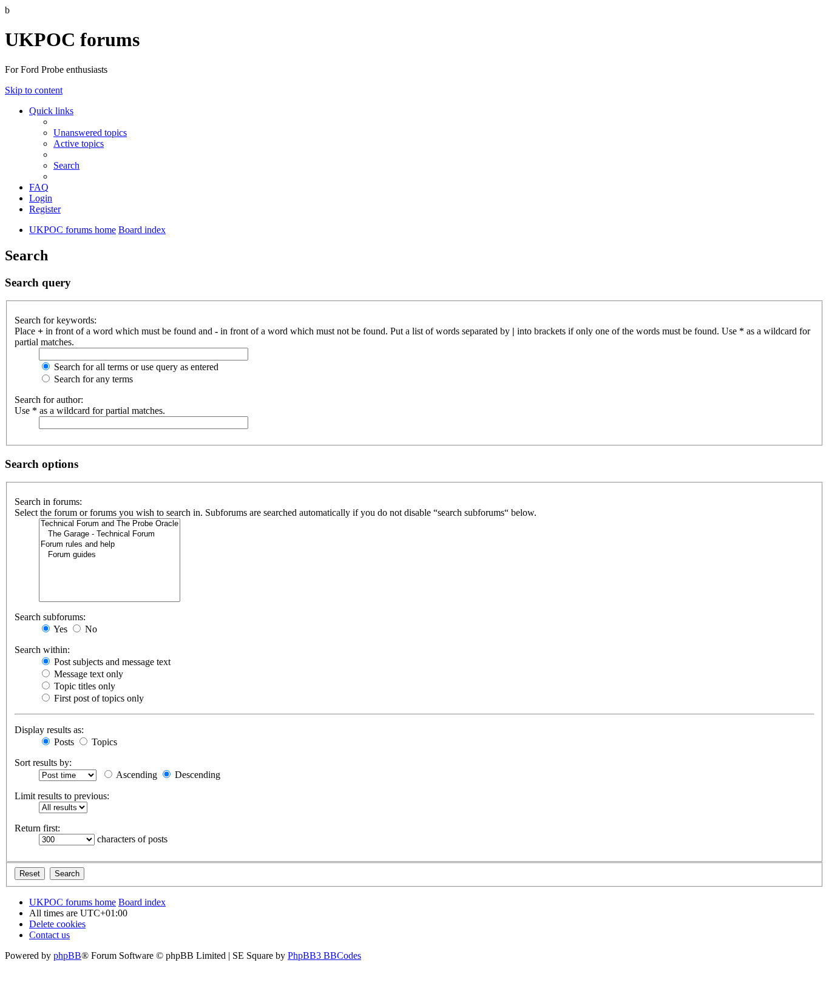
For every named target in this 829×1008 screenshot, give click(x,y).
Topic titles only (83, 686)
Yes (59, 629)
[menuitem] (90, 132)
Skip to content (34, 90)
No (90, 629)
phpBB (67, 955)
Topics (103, 742)
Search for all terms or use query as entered (135, 367)
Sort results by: (43, 762)
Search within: (42, 649)
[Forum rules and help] (109, 545)
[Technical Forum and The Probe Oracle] (109, 524)
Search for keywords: (55, 320)
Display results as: (49, 730)
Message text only (87, 674)
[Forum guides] (109, 555)
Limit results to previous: (62, 796)
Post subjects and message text (111, 662)
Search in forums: (48, 501)
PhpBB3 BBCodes (324, 955)
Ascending (135, 775)
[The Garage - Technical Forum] (109, 534)
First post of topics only (98, 698)
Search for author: (49, 399)
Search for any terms (92, 379)
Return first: (37, 828)
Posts (63, 742)
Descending (196, 775)
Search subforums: (50, 617)
